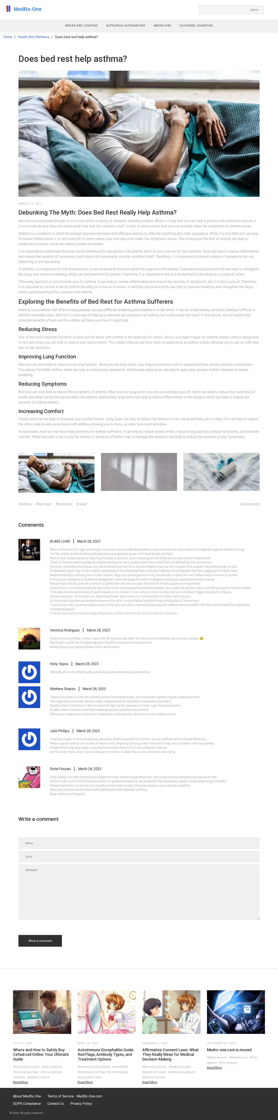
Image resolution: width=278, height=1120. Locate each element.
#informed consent (153, 1077)
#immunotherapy (117, 1072)
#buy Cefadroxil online (26, 1066)
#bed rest (43, 504)
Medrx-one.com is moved (229, 1050)
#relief (81, 504)
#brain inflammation (90, 1077)
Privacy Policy (81, 1104)
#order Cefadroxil (51, 1066)
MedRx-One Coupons (81, 25)
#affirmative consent (154, 1066)
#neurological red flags (91, 1072)
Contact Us (55, 1104)
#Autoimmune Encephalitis (94, 1066)
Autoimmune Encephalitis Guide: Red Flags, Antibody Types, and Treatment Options (106, 1054)
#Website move (238, 1057)
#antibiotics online (38, 1077)
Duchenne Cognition (196, 25)
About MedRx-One (27, 1096)
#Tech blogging (228, 1062)
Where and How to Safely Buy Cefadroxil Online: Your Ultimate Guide (41, 1054)
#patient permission (154, 1072)
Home (7, 37)
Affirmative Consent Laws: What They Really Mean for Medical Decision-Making (170, 1054)
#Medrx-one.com (217, 1057)
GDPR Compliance (27, 1104)
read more (20, 1082)
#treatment (63, 504)
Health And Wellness (34, 37)
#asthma (25, 504)
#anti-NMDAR (120, 1066)
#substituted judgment (181, 1072)
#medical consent (180, 1066)
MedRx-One (162, 25)
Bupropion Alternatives (125, 25)
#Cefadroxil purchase (26, 1072)
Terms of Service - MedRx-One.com (75, 1096)
